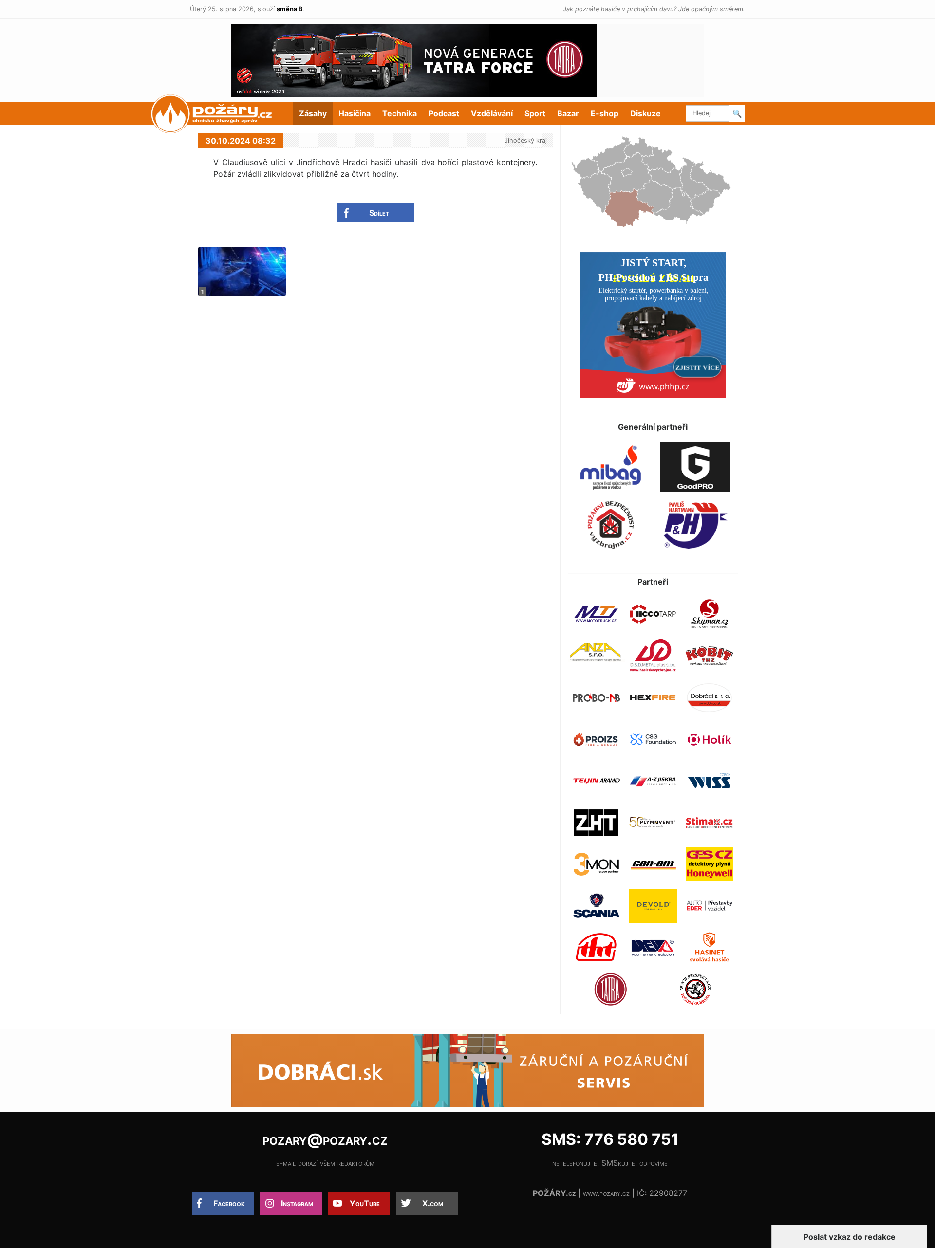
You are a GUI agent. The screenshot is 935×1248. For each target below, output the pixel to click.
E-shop (604, 113)
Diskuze (645, 113)
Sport (534, 113)
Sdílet (379, 213)
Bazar (568, 113)
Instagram (297, 1203)
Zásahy (313, 113)
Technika (399, 113)
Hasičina (354, 113)
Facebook (229, 1203)
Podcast (444, 113)
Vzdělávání (492, 113)
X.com (432, 1203)
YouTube (365, 1203)
